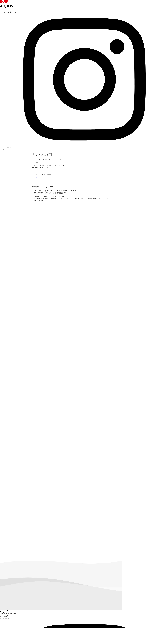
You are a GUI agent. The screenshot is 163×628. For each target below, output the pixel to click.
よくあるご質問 (36, 159)
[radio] (36, 178)
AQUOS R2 (44, 159)
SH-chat (64, 191)
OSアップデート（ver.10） (55, 159)
